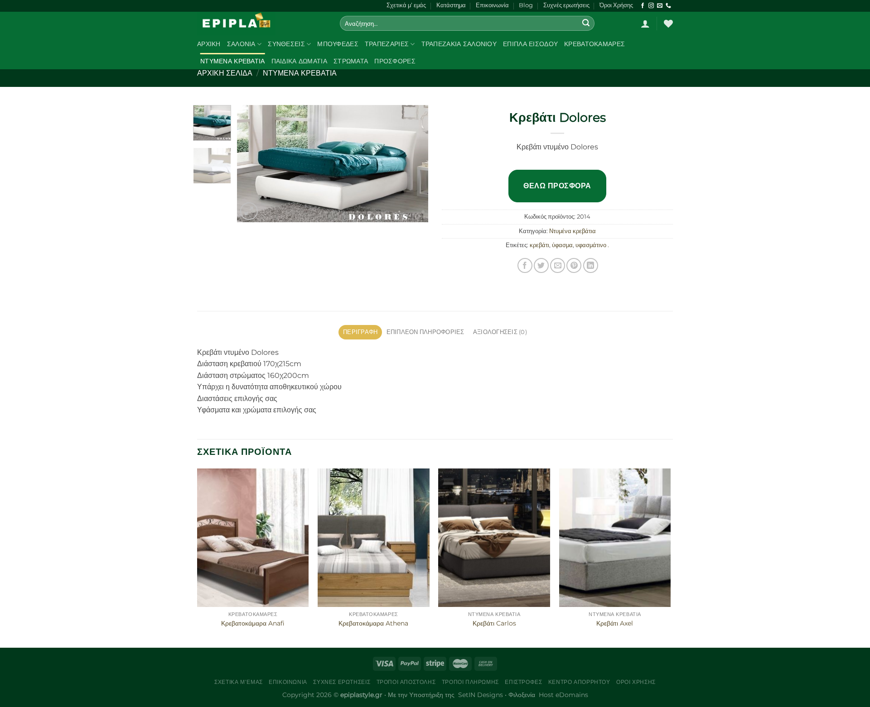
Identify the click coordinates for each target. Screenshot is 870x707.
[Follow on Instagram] (651, 6)
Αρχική (209, 44)
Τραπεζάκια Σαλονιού (459, 44)
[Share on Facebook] (524, 265)
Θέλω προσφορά (557, 186)
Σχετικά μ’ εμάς (406, 5)
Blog (526, 5)
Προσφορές (395, 61)
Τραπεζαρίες (387, 44)
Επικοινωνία (492, 5)
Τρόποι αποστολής (406, 681)
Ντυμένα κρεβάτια (232, 61)
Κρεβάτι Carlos (494, 623)
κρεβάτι (539, 245)
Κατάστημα (451, 5)
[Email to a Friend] (557, 265)
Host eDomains (563, 695)
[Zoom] (249, 211)
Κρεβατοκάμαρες (594, 44)
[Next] (413, 164)
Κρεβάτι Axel (614, 623)
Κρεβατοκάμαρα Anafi (253, 623)
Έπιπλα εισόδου (530, 44)
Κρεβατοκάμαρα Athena (373, 623)
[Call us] (668, 6)
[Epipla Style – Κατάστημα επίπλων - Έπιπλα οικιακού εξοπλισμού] (261, 23)
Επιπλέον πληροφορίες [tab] (425, 332)
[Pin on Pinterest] (573, 265)
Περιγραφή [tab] (360, 332)
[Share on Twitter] (541, 265)
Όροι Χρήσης (616, 5)
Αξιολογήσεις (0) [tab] (500, 332)
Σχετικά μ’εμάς (238, 681)
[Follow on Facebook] (642, 6)
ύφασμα (562, 245)
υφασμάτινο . (592, 245)
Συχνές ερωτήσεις (566, 5)
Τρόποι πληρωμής (470, 681)
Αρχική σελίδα (224, 73)
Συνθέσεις (286, 44)
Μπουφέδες (337, 44)
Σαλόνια (241, 44)
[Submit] (586, 23)
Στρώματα (351, 61)
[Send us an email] (659, 6)
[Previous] (252, 164)
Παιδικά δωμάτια (299, 61)
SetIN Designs (480, 695)
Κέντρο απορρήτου (579, 681)
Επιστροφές (523, 681)
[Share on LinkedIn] (590, 265)
